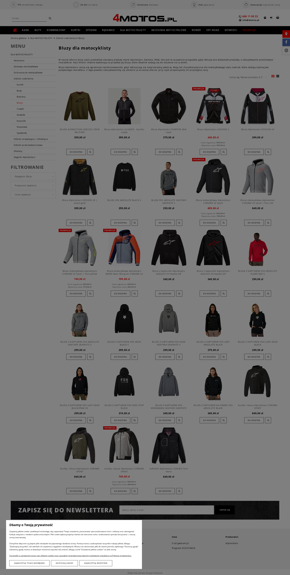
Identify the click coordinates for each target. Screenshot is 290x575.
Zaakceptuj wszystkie (96, 563)
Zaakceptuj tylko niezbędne (29, 563)
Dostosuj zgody (64, 563)
